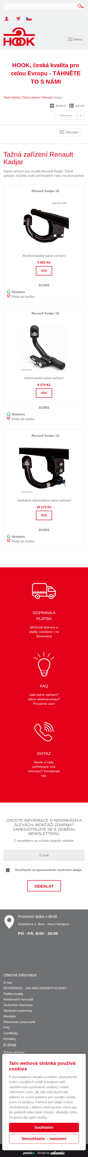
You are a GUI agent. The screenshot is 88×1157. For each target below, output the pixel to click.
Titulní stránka (12, 97)
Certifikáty (10, 1033)
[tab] (70, 115)
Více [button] (44, 270)
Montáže (9, 1016)
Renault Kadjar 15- (46, 191)
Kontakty (9, 1039)
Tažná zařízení (31, 97)
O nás (7, 982)
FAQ (6, 1027)
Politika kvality (13, 994)
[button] (30, 16)
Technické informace (18, 1005)
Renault (47, 97)
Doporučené (66, 115)
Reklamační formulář (18, 999)
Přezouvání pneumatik (19, 1022)
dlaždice (61, 105)
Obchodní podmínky (17, 1010)
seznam (80, 105)
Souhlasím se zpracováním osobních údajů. (48, 870)
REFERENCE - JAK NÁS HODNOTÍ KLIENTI (35, 988)
